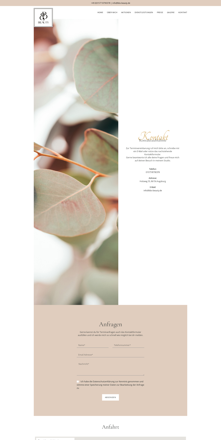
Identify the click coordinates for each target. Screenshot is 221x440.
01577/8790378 (153, 172)
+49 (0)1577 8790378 (100, 3)
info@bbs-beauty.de (121, 3)
